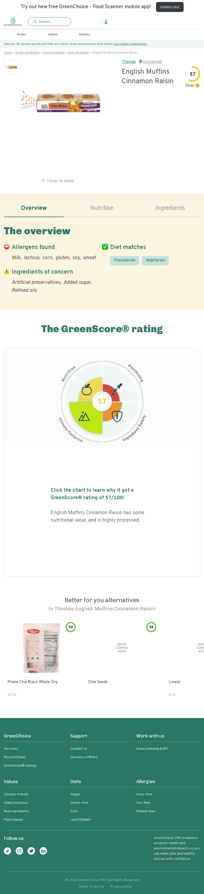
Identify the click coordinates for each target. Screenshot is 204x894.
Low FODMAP (80, 820)
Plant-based (13, 820)
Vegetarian (155, 260)
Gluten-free (79, 803)
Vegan (75, 794)
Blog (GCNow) (14, 757)
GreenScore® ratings (20, 766)
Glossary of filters (84, 757)
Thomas (129, 62)
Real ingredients (16, 811)
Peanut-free (145, 811)
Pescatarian (124, 260)
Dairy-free (144, 794)
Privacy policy (121, 887)
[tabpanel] (102, 258)
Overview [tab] (34, 208)
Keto (74, 811)
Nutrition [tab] (102, 208)
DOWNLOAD (170, 7)
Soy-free (143, 803)
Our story (11, 749)
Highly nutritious (16, 803)
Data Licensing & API (152, 749)
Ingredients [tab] (170, 208)
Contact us (78, 749)
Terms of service (91, 887)
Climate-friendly (16, 794)
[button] (49, 21)
